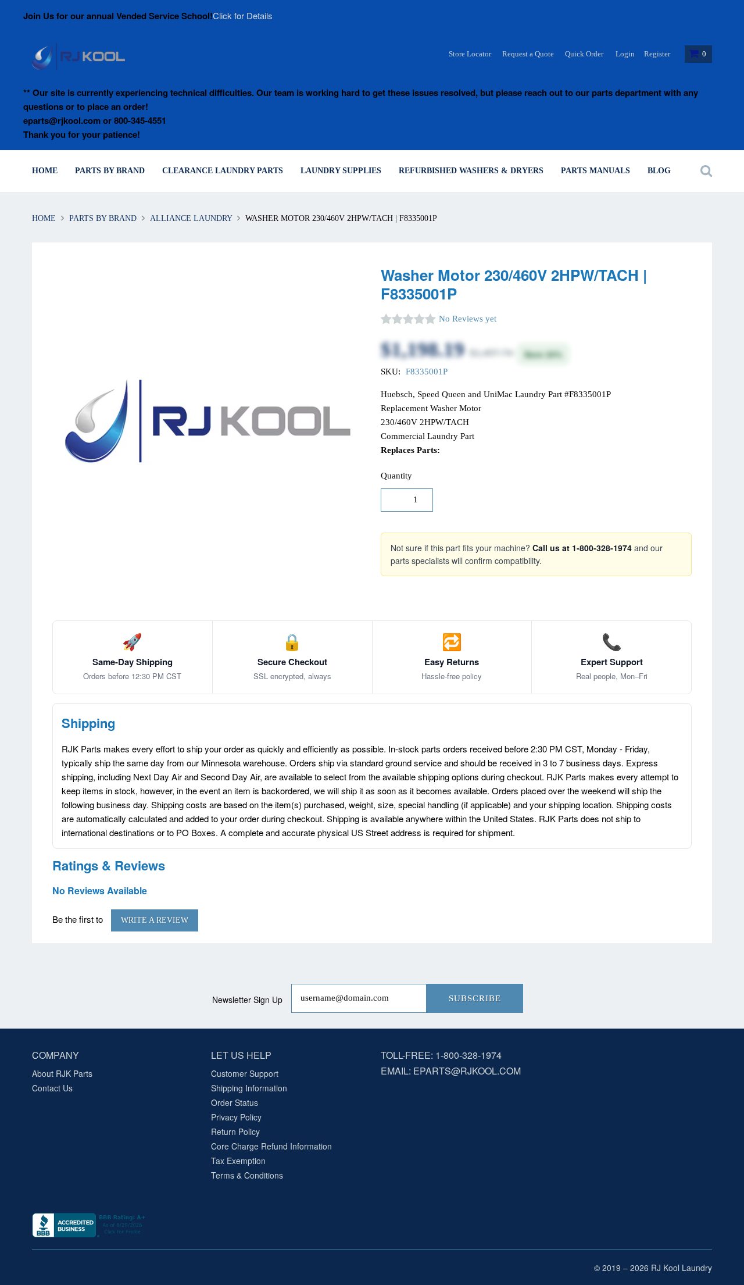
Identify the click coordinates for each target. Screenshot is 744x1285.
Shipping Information (249, 1088)
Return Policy (235, 1131)
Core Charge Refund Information (271, 1146)
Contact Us (52, 1088)
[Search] (703, 171)
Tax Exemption (238, 1160)
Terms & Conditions (247, 1175)
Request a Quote (528, 53)
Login (625, 53)
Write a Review (154, 920)
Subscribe (475, 998)
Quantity (396, 475)
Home (45, 170)
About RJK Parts (62, 1073)
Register (657, 53)
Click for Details (243, 15)
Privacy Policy (236, 1117)
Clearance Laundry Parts (222, 170)
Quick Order (584, 53)
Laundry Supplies (341, 170)
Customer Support (244, 1073)
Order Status (234, 1102)
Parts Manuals (595, 170)
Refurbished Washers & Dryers (471, 170)
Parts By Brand (110, 170)
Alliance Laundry (191, 218)
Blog (659, 170)
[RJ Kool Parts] (78, 56)
